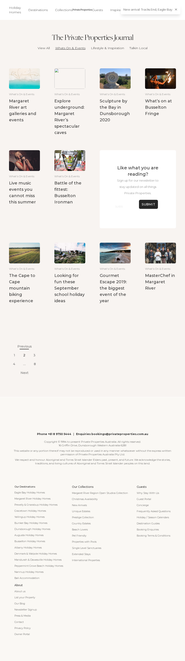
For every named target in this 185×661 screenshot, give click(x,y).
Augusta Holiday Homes (29, 535)
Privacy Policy (22, 628)
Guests (97, 10)
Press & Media (22, 615)
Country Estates (81, 523)
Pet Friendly (79, 535)
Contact (19, 622)
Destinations (38, 10)
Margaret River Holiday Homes (32, 498)
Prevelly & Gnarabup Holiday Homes (36, 504)
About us (19, 591)
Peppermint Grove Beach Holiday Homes (38, 565)
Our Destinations (24, 486)
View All (44, 48)
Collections (63, 10)
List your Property (24, 597)
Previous (24, 346)
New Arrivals (79, 505)
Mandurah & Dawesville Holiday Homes (38, 559)
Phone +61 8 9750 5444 (54, 434)
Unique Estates (81, 511)
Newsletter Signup (25, 609)
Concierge (143, 505)
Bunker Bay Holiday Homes (30, 523)
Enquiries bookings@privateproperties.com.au (112, 434)
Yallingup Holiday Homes (29, 516)
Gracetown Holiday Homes (30, 510)
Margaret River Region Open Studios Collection (100, 493)
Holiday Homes (15, 10)
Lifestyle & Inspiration (107, 48)
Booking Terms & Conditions (153, 535)
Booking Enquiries (148, 529)
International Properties (86, 560)
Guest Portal (144, 499)
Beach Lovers (80, 529)
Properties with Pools (84, 541)
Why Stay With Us (148, 493)
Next (24, 373)
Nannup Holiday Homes (29, 571)
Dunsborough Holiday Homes (32, 529)
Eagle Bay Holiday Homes (29, 492)
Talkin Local (139, 48)
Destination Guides (148, 523)
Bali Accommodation (26, 578)
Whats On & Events (70, 48)
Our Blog (19, 603)
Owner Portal (22, 634)
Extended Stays (81, 554)
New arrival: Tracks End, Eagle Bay (147, 9)
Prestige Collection (83, 517)
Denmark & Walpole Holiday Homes (35, 553)
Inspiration (118, 10)
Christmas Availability (85, 499)
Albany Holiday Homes (28, 547)
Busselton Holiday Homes (29, 541)
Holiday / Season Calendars (153, 517)
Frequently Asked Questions (154, 511)
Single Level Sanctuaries (86, 548)
